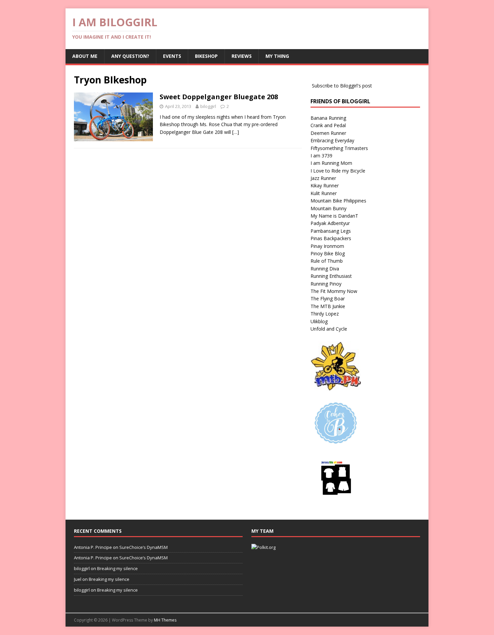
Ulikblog (319, 321)
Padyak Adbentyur (330, 223)
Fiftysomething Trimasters (339, 148)
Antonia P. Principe (93, 547)
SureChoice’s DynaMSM (143, 547)
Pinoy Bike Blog (328, 253)
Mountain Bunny (328, 208)
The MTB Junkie (328, 306)
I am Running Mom (331, 163)
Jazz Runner (323, 178)
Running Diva (325, 268)
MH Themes (165, 620)
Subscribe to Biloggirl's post (342, 85)
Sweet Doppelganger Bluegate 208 (219, 96)
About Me (84, 56)
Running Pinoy (326, 284)
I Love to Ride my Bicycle (338, 170)
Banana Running (328, 118)
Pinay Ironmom (327, 246)
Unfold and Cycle (329, 329)
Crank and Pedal (328, 125)
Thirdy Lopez (325, 313)
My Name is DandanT (334, 216)
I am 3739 (321, 155)
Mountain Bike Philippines (338, 200)
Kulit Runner (324, 193)
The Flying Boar (328, 298)
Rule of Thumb (327, 261)
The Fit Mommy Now (334, 291)
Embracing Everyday (332, 140)
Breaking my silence (117, 568)
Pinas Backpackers (331, 238)
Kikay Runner (325, 185)
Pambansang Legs (331, 231)
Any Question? (130, 56)
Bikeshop (206, 56)
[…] (235, 132)
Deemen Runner (328, 133)
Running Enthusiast (331, 276)
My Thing (277, 56)
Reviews (242, 56)
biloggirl (208, 106)
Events (172, 56)
